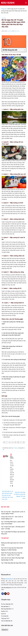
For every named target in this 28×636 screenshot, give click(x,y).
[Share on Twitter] (9, 442)
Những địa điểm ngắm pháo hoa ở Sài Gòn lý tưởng (13, 544)
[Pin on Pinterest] (15, 442)
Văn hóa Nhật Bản (5, 621)
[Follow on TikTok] (5, 593)
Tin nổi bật (4, 616)
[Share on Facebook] (7, 442)
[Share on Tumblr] (21, 442)
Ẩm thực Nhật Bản (6, 604)
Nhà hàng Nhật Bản (6, 609)
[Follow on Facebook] (2, 593)
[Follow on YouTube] (8, 593)
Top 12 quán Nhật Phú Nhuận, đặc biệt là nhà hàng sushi (13, 533)
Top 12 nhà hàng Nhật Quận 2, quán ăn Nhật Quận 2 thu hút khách (13, 522)
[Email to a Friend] (12, 442)
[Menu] (26, 3)
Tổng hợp (4, 18)
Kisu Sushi (7, 2)
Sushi (2, 613)
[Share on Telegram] (24, 442)
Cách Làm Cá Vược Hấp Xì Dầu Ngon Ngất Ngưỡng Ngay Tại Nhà (12, 559)
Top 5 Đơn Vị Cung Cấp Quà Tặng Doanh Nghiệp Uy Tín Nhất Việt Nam (12, 549)
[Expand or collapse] (24, 50)
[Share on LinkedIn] (18, 442)
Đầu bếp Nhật (4, 606)
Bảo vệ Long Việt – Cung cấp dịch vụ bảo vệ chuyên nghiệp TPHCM (13, 512)
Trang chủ (3, 9)
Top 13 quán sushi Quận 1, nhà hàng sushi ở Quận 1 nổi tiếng (13, 527)
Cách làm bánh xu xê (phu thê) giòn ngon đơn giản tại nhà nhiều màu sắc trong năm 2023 (7, 495)
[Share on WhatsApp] (4, 442)
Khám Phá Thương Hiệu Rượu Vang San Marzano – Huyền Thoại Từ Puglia (11, 554)
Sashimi (3, 611)
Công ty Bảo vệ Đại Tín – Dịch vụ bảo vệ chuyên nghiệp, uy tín (12, 517)
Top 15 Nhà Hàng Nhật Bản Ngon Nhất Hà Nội (13, 563)
